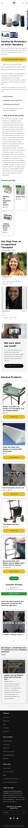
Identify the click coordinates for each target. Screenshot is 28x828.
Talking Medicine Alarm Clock (6, 227)
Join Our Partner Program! (10, 782)
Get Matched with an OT (14, 366)
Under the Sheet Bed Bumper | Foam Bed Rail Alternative (12, 449)
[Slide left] (10, 641)
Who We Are (6, 721)
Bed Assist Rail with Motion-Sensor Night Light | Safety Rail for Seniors (14, 563)
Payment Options (7, 741)
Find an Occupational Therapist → (8, 250)
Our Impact (6, 728)
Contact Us (6, 731)
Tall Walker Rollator (11, 524)
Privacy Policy (6, 768)
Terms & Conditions (8, 771)
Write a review (14, 593)
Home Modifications (8, 755)
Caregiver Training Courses (12, 634)
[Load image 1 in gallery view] (5, 35)
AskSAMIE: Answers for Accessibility (12, 825)
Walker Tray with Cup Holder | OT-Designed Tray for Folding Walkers (13, 408)
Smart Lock (20, 197)
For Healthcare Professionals (11, 778)
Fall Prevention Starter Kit (13, 488)
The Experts (6, 744)
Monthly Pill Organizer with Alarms (7, 201)
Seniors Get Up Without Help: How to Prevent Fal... (13, 677)
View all (14, 578)
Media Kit (5, 758)
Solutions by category (9, 751)
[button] (2, 3)
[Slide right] (17, 641)
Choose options (14, 457)
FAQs (4, 724)
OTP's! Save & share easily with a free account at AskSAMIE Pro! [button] (13, 109)
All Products (6, 717)
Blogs (4, 775)
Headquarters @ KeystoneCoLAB (12, 791)
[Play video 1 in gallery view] (14, 35)
